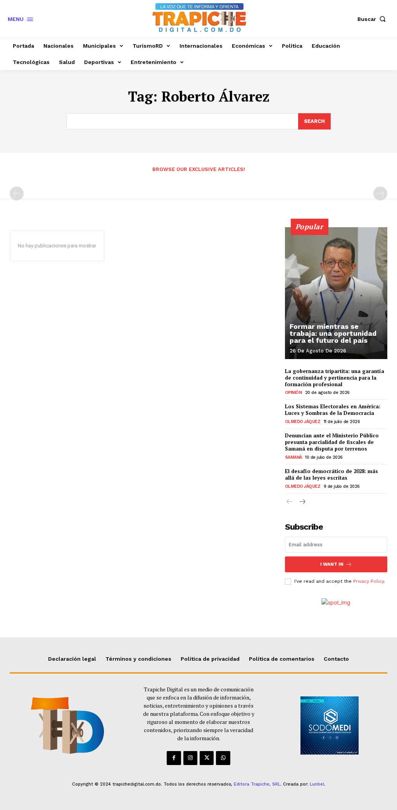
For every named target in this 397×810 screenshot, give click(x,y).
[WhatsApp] (223, 758)
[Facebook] (174, 758)
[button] (373, 19)
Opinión (293, 392)
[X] (207, 758)
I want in (331, 564)
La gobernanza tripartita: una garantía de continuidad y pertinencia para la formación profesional (334, 378)
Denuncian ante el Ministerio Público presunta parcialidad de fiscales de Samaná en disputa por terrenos (332, 442)
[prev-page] (17, 193)
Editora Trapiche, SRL (257, 784)
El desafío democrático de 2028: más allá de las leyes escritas (331, 474)
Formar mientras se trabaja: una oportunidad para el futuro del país (333, 333)
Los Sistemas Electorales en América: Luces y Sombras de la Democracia (332, 409)
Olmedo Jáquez (303, 421)
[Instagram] (190, 758)
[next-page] (302, 502)
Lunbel (317, 784)
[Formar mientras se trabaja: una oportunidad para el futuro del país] (336, 293)
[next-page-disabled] (380, 193)
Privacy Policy (368, 581)
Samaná (293, 457)
